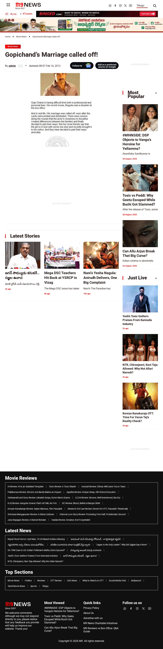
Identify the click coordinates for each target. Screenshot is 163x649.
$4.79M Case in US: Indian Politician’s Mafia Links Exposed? (36, 550)
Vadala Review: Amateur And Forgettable (70, 520)
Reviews (41, 580)
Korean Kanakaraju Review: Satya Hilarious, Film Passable (35, 508)
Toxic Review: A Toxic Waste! (62, 486)
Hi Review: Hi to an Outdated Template (25, 486)
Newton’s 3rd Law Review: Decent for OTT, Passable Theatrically (98, 508)
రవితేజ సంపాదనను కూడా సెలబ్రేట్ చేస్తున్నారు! (70, 544)
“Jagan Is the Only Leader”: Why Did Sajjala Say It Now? (121, 544)
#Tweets (27, 13)
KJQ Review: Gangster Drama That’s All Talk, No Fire (32, 503)
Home (7, 37)
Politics (28, 580)
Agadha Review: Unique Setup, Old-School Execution (91, 492)
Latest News (18, 530)
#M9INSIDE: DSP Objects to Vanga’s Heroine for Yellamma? (61, 609)
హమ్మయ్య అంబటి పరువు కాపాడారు (85, 550)
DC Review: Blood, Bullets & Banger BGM (81, 503)
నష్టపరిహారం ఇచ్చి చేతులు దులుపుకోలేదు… (26, 544)
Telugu (140, 5)
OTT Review (56, 580)
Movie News (21, 37)
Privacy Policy (91, 607)
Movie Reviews (21, 478)
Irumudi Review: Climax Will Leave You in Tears (103, 486)
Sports (33, 586)
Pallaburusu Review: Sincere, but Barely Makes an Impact (34, 492)
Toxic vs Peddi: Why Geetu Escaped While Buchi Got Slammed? (59, 619)
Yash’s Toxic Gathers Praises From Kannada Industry (33, 555)
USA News (72, 580)
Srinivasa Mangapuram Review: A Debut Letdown (31, 514)
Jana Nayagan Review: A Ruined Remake (27, 520)
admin (12, 65)
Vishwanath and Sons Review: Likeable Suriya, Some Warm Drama (39, 497)
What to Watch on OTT (92, 580)
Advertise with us (93, 618)
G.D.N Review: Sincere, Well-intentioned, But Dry (97, 497)
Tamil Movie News (16, 586)
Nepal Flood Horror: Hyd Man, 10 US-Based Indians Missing (36, 539)
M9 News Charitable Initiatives (100, 623)
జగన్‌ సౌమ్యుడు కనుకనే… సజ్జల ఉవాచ (79, 555)
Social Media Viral (117, 580)
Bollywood (136, 580)
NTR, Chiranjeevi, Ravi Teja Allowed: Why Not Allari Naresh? (35, 561)
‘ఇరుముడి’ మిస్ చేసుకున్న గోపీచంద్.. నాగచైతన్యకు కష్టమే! (95, 539)
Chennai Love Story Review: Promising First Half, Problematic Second (93, 514)
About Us (88, 613)
